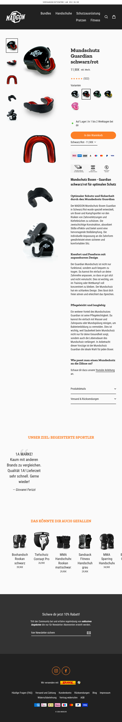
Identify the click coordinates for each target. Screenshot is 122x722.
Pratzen (81, 20)
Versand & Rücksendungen (85, 398)
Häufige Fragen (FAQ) (22, 692)
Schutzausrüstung (88, 13)
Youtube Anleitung (105, 370)
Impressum (105, 692)
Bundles (46, 13)
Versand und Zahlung (45, 692)
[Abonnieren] (88, 633)
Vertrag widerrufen (69, 697)
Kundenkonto (65, 692)
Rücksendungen (82, 692)
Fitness (95, 20)
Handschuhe (63, 13)
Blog (95, 692)
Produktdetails (78, 388)
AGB (82, 697)
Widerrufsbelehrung (47, 697)
